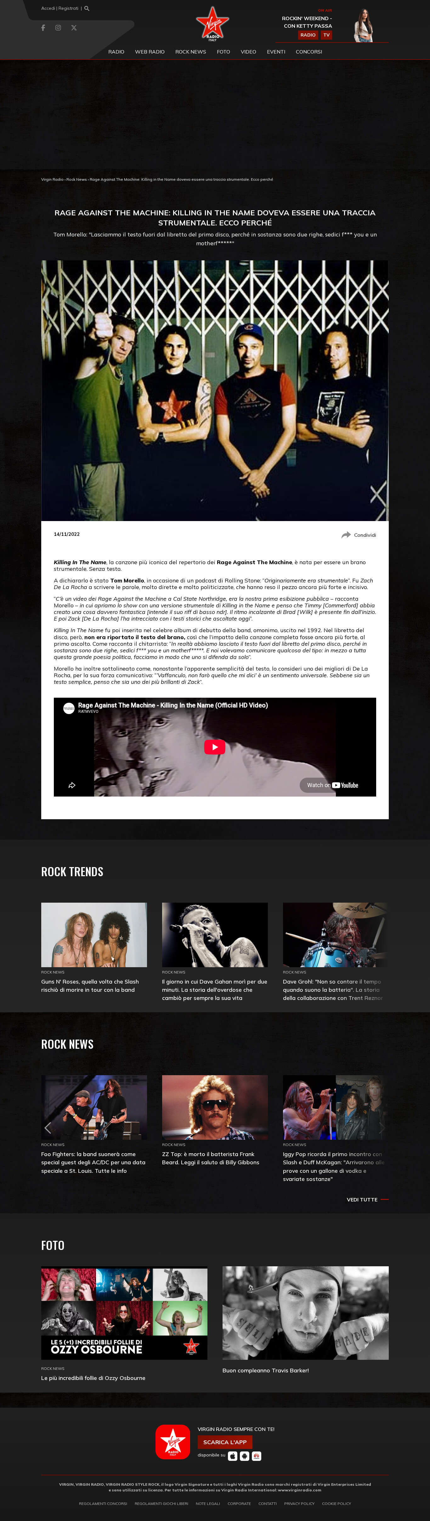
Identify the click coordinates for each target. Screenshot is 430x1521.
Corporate (239, 1503)
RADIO (308, 35)
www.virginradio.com (299, 1490)
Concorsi (309, 51)
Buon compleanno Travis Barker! (266, 1370)
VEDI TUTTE (362, 1199)
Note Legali (208, 1503)
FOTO (223, 51)
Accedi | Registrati (59, 8)
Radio (116, 51)
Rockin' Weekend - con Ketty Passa (307, 22)
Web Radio (150, 51)
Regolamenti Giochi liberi (161, 1503)
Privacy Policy (299, 1503)
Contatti (267, 1503)
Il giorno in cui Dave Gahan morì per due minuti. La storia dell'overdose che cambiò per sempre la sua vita (214, 990)
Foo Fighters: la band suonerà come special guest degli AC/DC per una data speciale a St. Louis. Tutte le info (93, 1162)
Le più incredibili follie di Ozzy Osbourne (93, 1378)
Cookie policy (336, 1503)
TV (326, 35)
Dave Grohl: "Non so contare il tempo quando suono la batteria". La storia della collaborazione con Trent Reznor (333, 990)
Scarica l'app (225, 1442)
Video (248, 51)
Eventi (276, 51)
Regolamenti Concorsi (103, 1503)
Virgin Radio (52, 179)
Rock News (190, 51)
